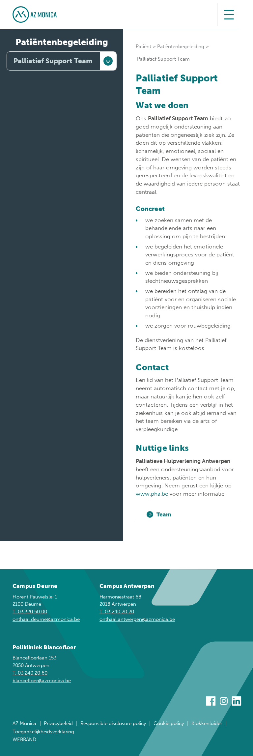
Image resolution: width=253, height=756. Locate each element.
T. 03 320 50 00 (30, 612)
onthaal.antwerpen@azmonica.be (137, 619)
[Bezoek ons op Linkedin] (236, 702)
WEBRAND (24, 739)
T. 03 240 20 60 (30, 673)
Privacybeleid (58, 723)
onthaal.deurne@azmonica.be (46, 619)
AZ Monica (24, 723)
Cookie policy (169, 723)
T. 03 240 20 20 (116, 612)
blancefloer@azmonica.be (42, 680)
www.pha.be (152, 493)
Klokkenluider (206, 723)
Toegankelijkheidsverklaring (43, 732)
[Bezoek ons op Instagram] (224, 702)
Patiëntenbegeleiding (61, 42)
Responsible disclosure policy (113, 723)
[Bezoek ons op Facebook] (211, 702)
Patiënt (143, 46)
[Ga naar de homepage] (35, 14)
